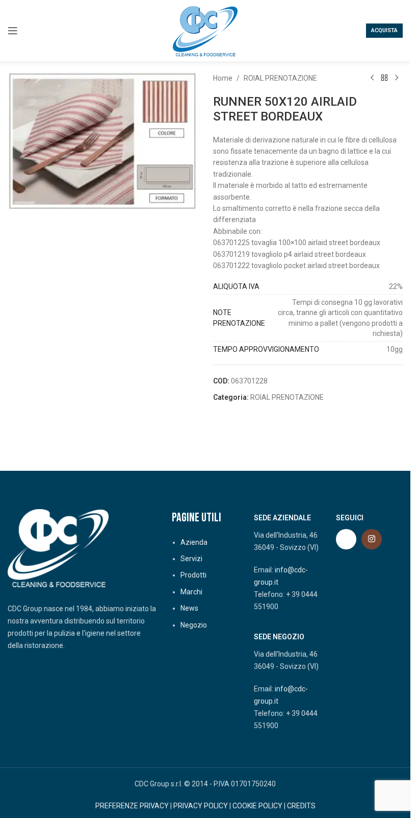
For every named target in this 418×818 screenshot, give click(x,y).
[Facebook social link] (346, 539)
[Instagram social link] (371, 539)
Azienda (193, 542)
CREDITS (301, 806)
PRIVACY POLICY (200, 806)
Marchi (191, 592)
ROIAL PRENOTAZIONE (280, 78)
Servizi (191, 559)
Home (222, 78)
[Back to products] (384, 78)
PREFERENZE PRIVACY (132, 806)
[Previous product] (372, 78)
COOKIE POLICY (257, 806)
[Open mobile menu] (13, 30)
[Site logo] (205, 30)
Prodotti (193, 575)
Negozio (193, 625)
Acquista (384, 30)
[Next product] (396, 78)
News (189, 608)
